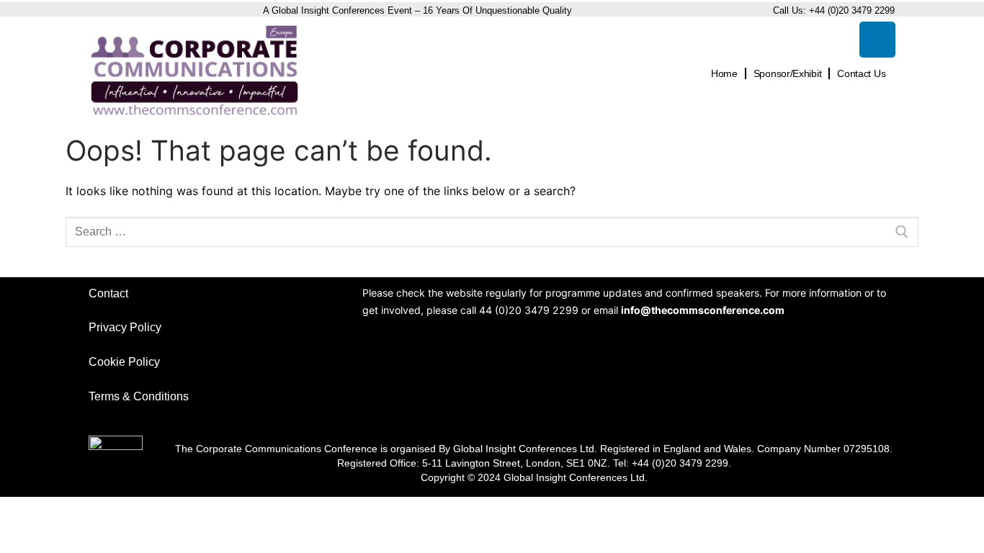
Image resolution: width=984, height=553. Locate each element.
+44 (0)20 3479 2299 (852, 10)
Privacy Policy (125, 327)
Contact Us (861, 73)
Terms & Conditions (139, 396)
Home (724, 73)
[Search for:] (492, 232)
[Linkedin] (877, 40)
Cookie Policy (124, 362)
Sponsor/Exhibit (787, 73)
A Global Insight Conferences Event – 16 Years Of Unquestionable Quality (419, 10)
